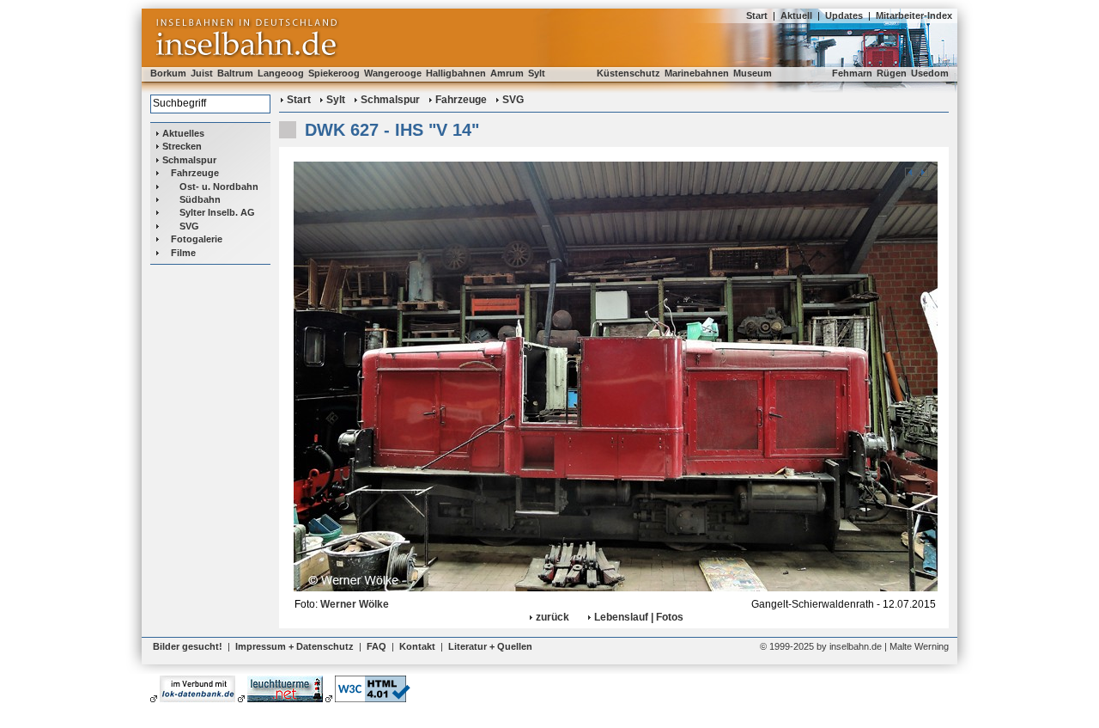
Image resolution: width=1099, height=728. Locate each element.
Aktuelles (183, 133)
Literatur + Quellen (490, 646)
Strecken (182, 146)
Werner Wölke (354, 604)
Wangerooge (393, 73)
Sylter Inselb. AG (217, 212)
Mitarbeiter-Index (914, 15)
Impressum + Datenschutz (294, 646)
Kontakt (417, 646)
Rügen (892, 73)
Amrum (507, 73)
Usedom (930, 73)
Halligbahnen (456, 73)
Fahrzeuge (195, 173)
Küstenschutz (628, 73)
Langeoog (281, 73)
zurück (552, 617)
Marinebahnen (697, 73)
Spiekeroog (334, 73)
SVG (189, 226)
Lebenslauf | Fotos (638, 617)
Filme (183, 253)
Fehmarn (852, 73)
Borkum (168, 73)
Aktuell (796, 15)
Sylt (536, 73)
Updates (844, 15)
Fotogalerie (196, 239)
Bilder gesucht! (187, 646)
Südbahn (200, 199)
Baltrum (235, 73)
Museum (752, 73)
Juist (202, 73)
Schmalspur (189, 160)
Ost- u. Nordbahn (218, 186)
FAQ (376, 646)
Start (757, 15)
